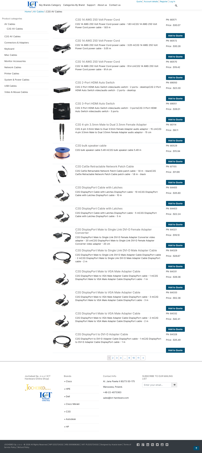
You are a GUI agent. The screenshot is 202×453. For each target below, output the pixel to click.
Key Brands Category (50, 5)
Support (91, 5)
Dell (68, 396)
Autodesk (71, 419)
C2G (68, 411)
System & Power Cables (16, 79)
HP (67, 426)
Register (164, 1)
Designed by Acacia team (111, 444)
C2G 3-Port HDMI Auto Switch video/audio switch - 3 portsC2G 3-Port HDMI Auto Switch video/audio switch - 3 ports (116, 107)
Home (28, 11)
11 (138, 357)
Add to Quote (175, 35)
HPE (68, 388)
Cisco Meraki (73, 404)
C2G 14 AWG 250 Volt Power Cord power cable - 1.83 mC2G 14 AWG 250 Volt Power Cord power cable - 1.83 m (116, 23)
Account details (151, 1)
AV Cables (38, 11)
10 (133, 357)
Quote (139, 1)
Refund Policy (23, 447)
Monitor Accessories (15, 61)
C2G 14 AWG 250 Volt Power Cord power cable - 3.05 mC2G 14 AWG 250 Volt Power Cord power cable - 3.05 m (116, 44)
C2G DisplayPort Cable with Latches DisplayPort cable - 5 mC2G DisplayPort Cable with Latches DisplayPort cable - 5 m (116, 212)
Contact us (115, 5)
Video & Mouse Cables (16, 92)
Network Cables (12, 67)
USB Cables (10, 85)
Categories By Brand (74, 5)
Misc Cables (10, 55)
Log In (172, 1)
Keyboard (9, 48)
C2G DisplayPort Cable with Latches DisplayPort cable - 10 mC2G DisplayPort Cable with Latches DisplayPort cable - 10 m (116, 191)
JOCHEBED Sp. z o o (13, 444)
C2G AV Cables (15, 28)
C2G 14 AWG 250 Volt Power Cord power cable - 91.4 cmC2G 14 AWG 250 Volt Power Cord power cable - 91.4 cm (116, 65)
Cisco (69, 381)
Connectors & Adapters (16, 42)
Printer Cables (11, 73)
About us (102, 5)
